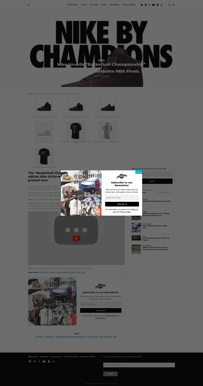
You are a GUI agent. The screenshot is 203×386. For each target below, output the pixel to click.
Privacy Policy (125, 211)
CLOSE (138, 172)
